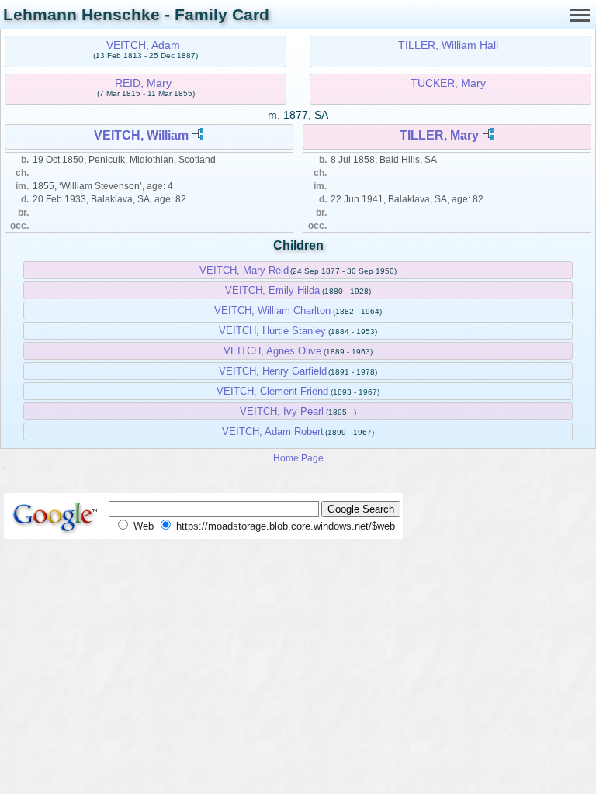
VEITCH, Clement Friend (272, 391)
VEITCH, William (141, 135)
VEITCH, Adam (143, 45)
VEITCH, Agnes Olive (272, 351)
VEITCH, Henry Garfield (273, 371)
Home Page (298, 458)
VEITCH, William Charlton (272, 310)
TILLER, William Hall (448, 45)
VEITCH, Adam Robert (273, 431)
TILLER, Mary (439, 135)
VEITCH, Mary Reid (244, 270)
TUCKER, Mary (448, 83)
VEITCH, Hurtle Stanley (272, 331)
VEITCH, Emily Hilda (272, 290)
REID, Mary (143, 83)
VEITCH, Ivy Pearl (282, 411)
